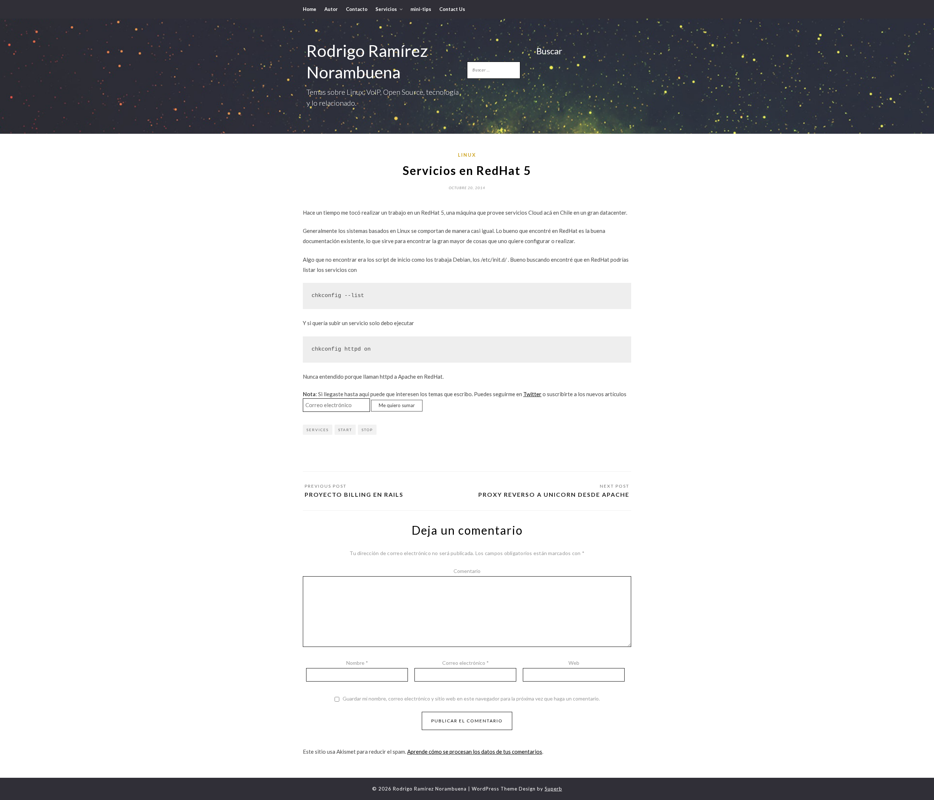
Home (309, 9)
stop (367, 430)
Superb (553, 789)
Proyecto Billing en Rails (354, 494)
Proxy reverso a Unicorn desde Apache (553, 494)
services (317, 430)
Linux (467, 155)
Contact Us (452, 9)
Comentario (467, 571)
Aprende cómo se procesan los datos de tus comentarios (474, 751)
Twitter (532, 394)
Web (573, 663)
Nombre (357, 663)
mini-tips (420, 9)
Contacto (356, 9)
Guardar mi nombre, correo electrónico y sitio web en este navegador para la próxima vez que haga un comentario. (471, 699)
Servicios (386, 9)
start (345, 430)
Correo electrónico (465, 663)
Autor (331, 9)
